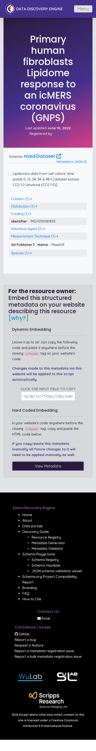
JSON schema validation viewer (57, 571)
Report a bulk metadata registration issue (48, 656)
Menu (83, 9)
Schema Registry (45, 559)
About (27, 520)
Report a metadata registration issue (44, 651)
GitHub (24, 634)
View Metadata (48, 466)
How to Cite (31, 599)
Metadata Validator (47, 548)
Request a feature (29, 645)
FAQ (25, 593)
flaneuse (60, 133)
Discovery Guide (35, 531)
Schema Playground (38, 554)
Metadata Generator (48, 543)
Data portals (32, 526)
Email (45, 618)
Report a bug (25, 639)
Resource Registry (46, 537)
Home (27, 515)
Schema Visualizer (46, 565)
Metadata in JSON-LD (72, 161)
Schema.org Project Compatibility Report (49, 579)
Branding (29, 588)
